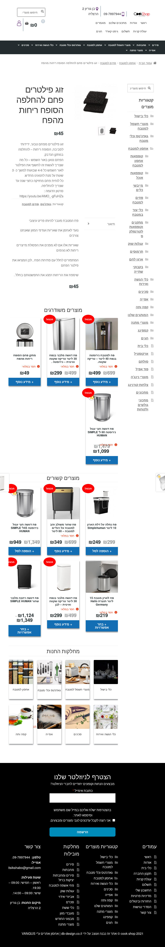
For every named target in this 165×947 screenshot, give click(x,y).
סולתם (143, 361)
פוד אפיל (142, 369)
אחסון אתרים (50, 933)
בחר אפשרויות (102, 626)
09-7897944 (113, 13)
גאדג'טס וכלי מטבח (70, 45)
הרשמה (82, 832)
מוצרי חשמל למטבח (119, 45)
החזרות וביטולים (140, 901)
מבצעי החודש (64, 918)
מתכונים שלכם (118, 23)
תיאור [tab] (111, 224)
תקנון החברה (142, 873)
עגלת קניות (139, 31)
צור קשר (145, 912)
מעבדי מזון (67, 913)
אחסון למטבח (94, 45)
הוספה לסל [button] (100, 551)
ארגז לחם (136, 259)
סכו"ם (70, 902)
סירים (155, 45)
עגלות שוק (135, 243)
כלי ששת (68, 907)
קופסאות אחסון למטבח (136, 160)
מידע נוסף (100, 381)
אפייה (152, 50)
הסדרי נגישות (142, 906)
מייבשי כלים (138, 187)
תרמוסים (136, 251)
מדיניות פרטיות (141, 895)
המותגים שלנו (138, 315)
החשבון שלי (143, 890)
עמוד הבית (145, 63)
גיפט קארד (111, 31)
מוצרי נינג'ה (139, 377)
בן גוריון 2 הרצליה (90, 11)
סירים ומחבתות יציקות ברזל (63, 877)
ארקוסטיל (141, 353)
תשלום (126, 31)
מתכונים (142, 392)
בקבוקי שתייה (138, 269)
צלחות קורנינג (138, 384)
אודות (133, 23)
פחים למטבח (108, 63)
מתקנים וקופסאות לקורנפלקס (136, 229)
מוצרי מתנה (136, 50)
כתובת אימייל (83, 790)
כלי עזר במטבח (137, 212)
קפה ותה (142, 307)
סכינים (25, 45)
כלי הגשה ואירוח (44, 45)
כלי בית (143, 345)
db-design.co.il (72, 933)
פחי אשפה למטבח (61, 885)
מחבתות (141, 45)
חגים (99, 31)
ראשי (143, 23)
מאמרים (101, 23)
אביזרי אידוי (66, 896)
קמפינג (143, 330)
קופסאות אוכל (136, 175)
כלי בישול (141, 116)
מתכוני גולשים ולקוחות (142, 404)
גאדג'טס (45, 204)
